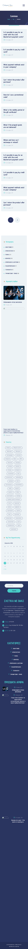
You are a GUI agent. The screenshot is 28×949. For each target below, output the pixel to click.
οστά (18, 481)
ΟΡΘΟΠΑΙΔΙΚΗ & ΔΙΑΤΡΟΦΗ (11, 262)
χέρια (19, 525)
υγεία (18, 521)
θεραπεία (17, 466)
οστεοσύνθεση (18, 484)
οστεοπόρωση (9, 484)
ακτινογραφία (10, 455)
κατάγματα (17, 470)
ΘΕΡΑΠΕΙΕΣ (8, 258)
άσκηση (8, 447)
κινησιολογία (11, 473)
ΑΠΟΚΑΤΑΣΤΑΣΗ (9, 251)
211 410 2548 (9, 621)
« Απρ (5, 569)
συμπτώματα (10, 510)
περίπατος (10, 492)
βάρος (15, 458)
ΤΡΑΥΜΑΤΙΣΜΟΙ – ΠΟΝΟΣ (11, 273)
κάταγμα (9, 470)
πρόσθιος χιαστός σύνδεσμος (13, 499)
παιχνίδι (17, 488)
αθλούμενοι (18, 451)
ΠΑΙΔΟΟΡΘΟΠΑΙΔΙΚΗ (10, 266)
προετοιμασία (10, 495)
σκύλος (9, 507)
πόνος (9, 503)
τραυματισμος (18, 518)
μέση (18, 473)
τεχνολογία (16, 514)
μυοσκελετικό (9, 477)
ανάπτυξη (18, 455)
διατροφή (18, 462)
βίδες (21, 458)
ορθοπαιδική (18, 477)
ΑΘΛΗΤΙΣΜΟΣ (8, 247)
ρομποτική (17, 503)
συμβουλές (17, 507)
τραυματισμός (11, 521)
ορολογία (11, 481)
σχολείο (18, 510)
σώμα (9, 514)
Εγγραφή (14, 590)
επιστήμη (10, 466)
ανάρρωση (7, 458)
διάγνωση (10, 462)
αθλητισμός (9, 451)
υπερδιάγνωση (11, 525)
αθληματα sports (17, 447)
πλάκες (17, 492)
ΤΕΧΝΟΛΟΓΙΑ (8, 269)
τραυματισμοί (9, 518)
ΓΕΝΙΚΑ (7, 254)
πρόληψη (18, 495)
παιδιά (10, 488)
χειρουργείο (13, 529)
